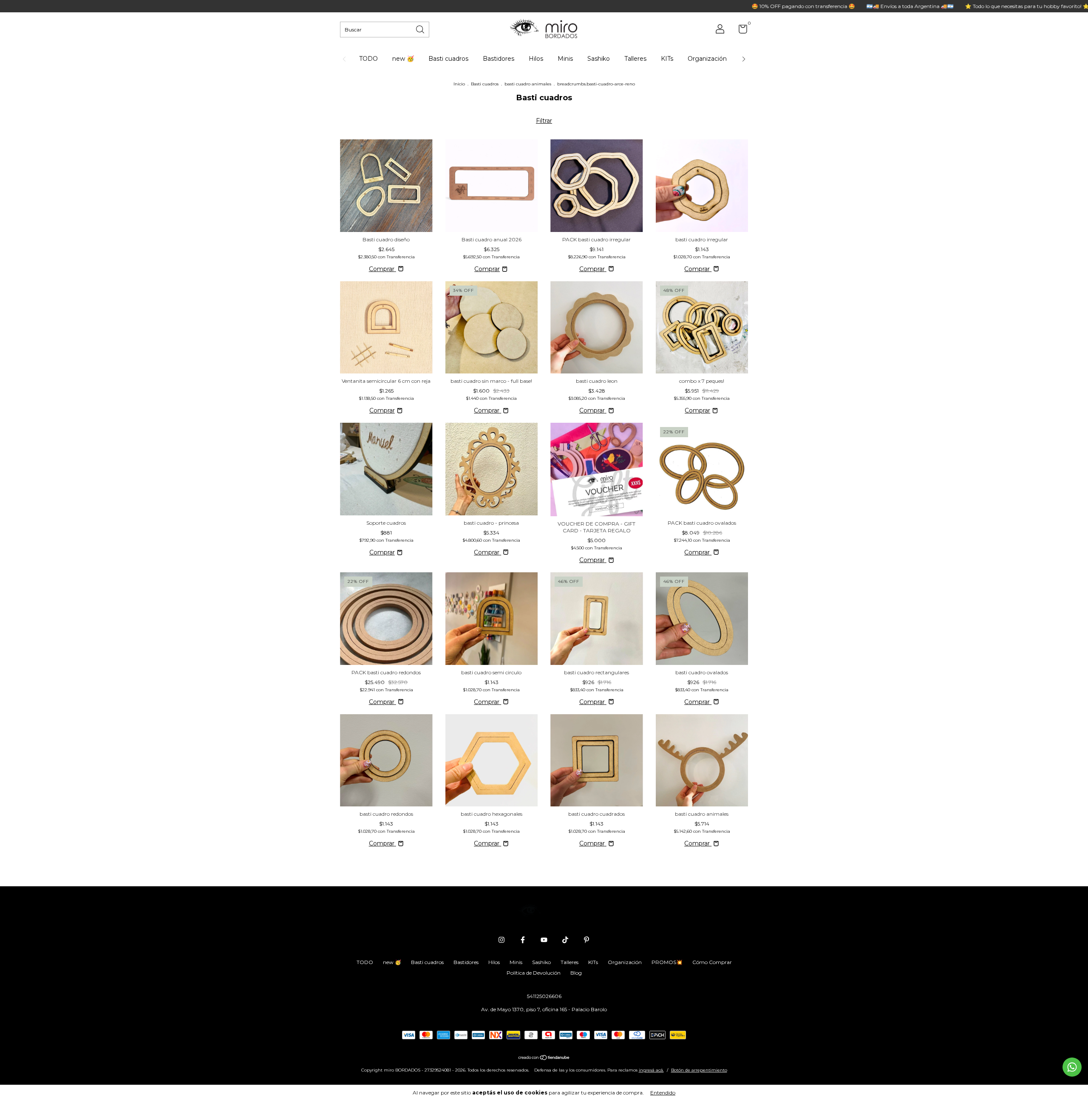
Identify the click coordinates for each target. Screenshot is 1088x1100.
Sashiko (598, 58)
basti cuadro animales (527, 84)
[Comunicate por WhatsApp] (1072, 1067)
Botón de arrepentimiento (699, 1070)
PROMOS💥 (667, 962)
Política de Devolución (534, 973)
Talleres (635, 58)
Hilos (536, 58)
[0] (739, 30)
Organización (707, 58)
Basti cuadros (448, 58)
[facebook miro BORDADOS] (522, 939)
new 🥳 (403, 58)
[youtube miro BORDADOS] (544, 939)
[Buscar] (420, 29)
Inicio (459, 84)
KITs (667, 58)
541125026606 (544, 996)
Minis (565, 58)
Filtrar (544, 120)
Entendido (662, 1092)
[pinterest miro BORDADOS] (586, 939)
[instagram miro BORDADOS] (501, 939)
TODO (368, 58)
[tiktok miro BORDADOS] (565, 939)
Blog (576, 973)
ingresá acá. (651, 1070)
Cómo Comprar (712, 962)
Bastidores (498, 58)
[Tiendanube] (544, 1058)
